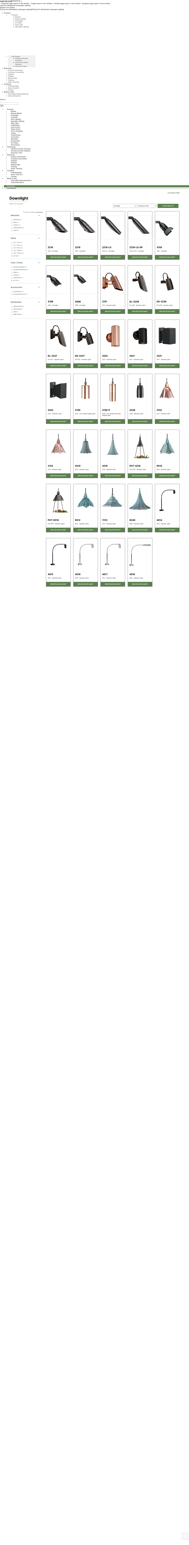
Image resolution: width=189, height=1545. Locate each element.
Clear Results (168, 206)
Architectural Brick (20, 267)
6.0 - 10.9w (18, 248)
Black (16, 272)
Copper (16, 225)
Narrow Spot (18, 309)
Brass (16, 222)
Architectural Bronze (20, 269)
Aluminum (17, 219)
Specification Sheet (58, 257)
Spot (15, 311)
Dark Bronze (18, 277)
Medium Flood (18, 306)
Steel (16, 230)
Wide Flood (17, 314)
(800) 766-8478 (6, 1)
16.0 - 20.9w (18, 253)
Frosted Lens (18, 291)
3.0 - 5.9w (17, 245)
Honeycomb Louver (20, 294)
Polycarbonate (18, 227)
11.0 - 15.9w (18, 250)
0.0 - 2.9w (17, 242)
